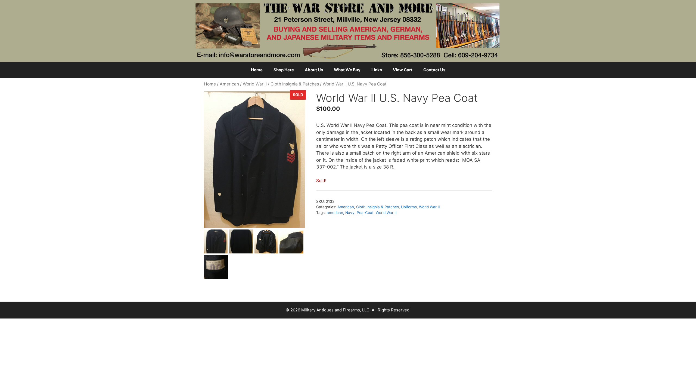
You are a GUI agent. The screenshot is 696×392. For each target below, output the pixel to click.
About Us (314, 69)
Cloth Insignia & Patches (295, 84)
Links (376, 69)
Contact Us (434, 69)
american (335, 212)
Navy (350, 212)
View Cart (402, 69)
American (229, 84)
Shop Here (284, 69)
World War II (255, 84)
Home (257, 69)
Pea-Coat (365, 212)
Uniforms (409, 207)
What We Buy (347, 69)
